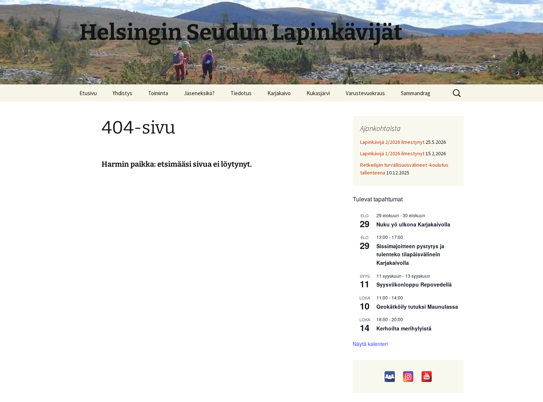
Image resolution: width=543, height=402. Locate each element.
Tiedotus (241, 93)
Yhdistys (122, 93)
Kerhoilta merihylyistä (403, 328)
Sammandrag (415, 93)
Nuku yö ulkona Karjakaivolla (413, 224)
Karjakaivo (279, 93)
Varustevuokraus (365, 93)
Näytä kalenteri (370, 343)
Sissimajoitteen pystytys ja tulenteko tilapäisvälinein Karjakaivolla (410, 254)
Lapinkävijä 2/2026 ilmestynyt (392, 142)
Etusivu (88, 93)
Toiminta (158, 93)
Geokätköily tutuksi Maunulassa (417, 306)
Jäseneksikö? (199, 93)
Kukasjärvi (318, 93)
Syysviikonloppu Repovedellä (414, 284)
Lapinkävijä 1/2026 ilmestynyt (392, 153)
